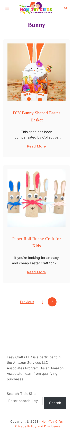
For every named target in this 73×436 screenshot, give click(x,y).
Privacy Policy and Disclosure (37, 426)
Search (55, 403)
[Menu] (7, 8)
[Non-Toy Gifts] (36, 8)
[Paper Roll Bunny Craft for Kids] (36, 198)
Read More (36, 146)
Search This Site (21, 394)
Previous (27, 302)
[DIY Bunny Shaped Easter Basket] (36, 72)
